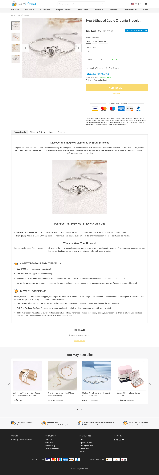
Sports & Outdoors (130, 10)
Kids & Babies (98, 10)
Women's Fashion (23, 15)
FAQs (81, 440)
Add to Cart (117, 87)
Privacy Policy (50, 446)
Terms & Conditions (52, 449)
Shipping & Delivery (86, 446)
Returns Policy (84, 449)
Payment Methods (86, 443)
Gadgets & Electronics (63, 10)
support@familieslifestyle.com (21, 440)
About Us (48, 440)
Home (13, 15)
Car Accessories (45, 10)
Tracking (82, 452)
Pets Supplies (113, 10)
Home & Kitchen (82, 10)
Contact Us (49, 443)
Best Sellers (15, 10)
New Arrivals (29, 10)
